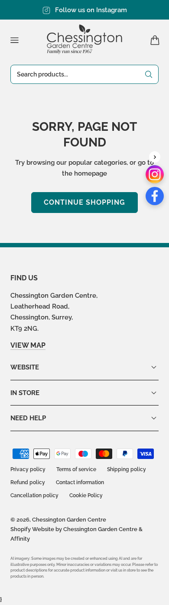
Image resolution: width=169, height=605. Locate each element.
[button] (14, 40)
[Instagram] (155, 174)
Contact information (80, 482)
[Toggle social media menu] (154, 157)
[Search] (148, 74)
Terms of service (76, 469)
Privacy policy (28, 469)
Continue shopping (84, 202)
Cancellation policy (34, 495)
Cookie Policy (86, 495)
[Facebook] (155, 196)
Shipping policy (126, 469)
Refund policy (27, 482)
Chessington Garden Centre (69, 519)
